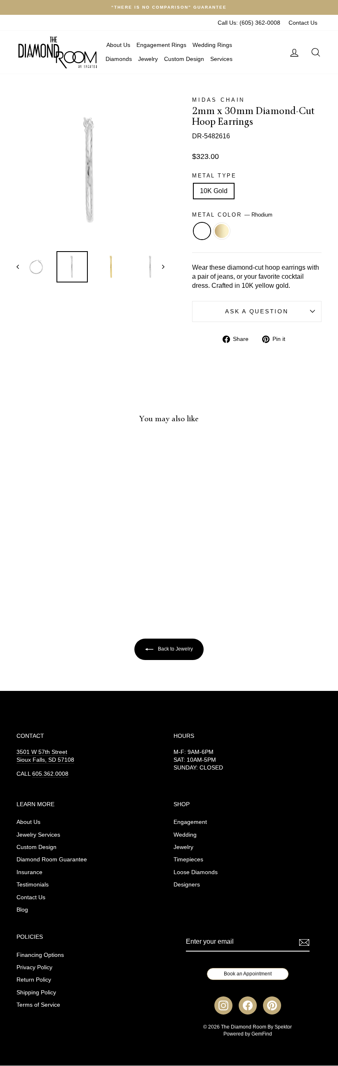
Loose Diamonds (196, 872)
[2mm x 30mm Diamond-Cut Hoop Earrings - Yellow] (57, 569)
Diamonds (119, 59)
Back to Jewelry (175, 649)
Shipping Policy (36, 992)
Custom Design (184, 59)
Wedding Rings (212, 45)
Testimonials (32, 885)
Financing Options (40, 955)
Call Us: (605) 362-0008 (249, 23)
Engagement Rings (161, 45)
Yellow (222, 231)
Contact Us (303, 23)
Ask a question (256, 311)
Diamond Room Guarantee (51, 859)
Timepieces (188, 859)
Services (221, 59)
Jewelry (148, 59)
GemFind (261, 1034)
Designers (187, 885)
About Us (118, 45)
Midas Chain (218, 100)
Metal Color (232, 215)
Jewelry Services (38, 835)
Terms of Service (38, 1005)
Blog (22, 910)
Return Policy (33, 980)
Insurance (29, 872)
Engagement (190, 822)
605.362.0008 (50, 774)
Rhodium (202, 231)
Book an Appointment (248, 974)
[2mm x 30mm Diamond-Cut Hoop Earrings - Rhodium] (45, 569)
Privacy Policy (34, 967)
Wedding (185, 835)
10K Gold (214, 190)
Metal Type (214, 176)
